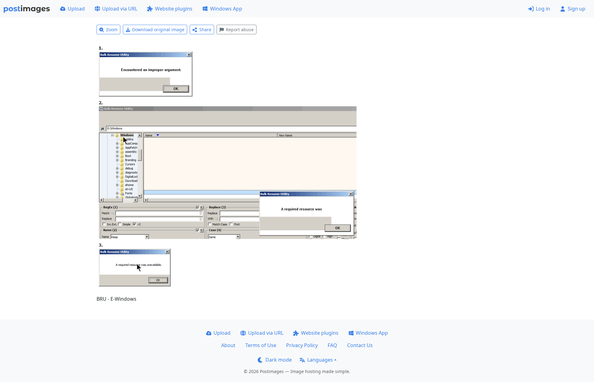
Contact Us (360, 345)
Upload (76, 8)
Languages (320, 359)
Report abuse (240, 29)
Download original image (158, 29)
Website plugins (173, 8)
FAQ (332, 345)
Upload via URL (119, 8)
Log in (543, 8)
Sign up (576, 8)
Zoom (112, 29)
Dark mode (278, 359)
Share (205, 29)
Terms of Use (260, 345)
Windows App (226, 8)
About (228, 345)
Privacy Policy (302, 345)
